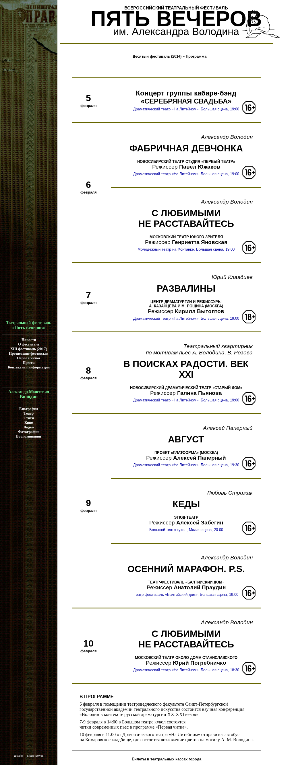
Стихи (29, 418)
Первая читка (28, 358)
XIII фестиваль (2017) (28, 349)
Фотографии (28, 432)
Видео (29, 427)
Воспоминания (28, 436)
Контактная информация (29, 367)
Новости (29, 339)
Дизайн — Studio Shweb (28, 755)
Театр (29, 413)
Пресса (29, 362)
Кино (28, 422)
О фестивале (28, 344)
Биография (28, 409)
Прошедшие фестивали (28, 353)
